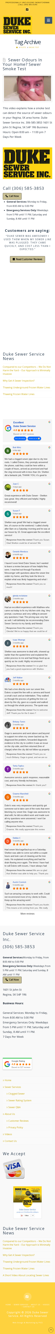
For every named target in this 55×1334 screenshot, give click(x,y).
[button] (48, 20)
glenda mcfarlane (20, 596)
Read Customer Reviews (29, 259)
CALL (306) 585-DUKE (28, 4)
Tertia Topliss (18, 766)
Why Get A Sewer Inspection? (19, 380)
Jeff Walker (17, 678)
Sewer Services (13, 1087)
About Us (10, 1114)
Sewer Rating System (19, 1100)
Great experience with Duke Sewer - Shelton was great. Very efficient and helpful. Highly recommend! (26, 498)
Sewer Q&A (14, 1107)
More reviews (27, 913)
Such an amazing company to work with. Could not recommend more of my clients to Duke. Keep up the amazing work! (27, 896)
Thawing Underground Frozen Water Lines (26, 387)
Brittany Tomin (19, 722)
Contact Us (11, 1141)
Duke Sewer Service (24, 426)
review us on (33, 438)
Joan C (16, 484)
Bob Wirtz (17, 447)
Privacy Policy (15, 1127)
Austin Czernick (19, 882)
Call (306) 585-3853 (23, 188)
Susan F (16, 511)
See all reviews (20, 438)
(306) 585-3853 (19, 946)
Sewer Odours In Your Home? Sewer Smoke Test (22, 64)
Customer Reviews (18, 1120)
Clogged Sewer (16, 1093)
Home (8, 1080)
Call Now (14, 196)
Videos (8, 1134)
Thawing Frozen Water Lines (18, 394)
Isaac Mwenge (19, 640)
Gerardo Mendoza (20, 552)
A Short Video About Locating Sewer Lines (26, 1275)
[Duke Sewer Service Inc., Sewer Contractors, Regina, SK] (14, 410)
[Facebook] (27, 9)
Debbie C (17, 838)
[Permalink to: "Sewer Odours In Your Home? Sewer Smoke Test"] (27, 88)
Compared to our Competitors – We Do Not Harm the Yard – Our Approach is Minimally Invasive (27, 370)
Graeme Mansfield (20, 794)
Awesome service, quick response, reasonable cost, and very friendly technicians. (27, 779)
